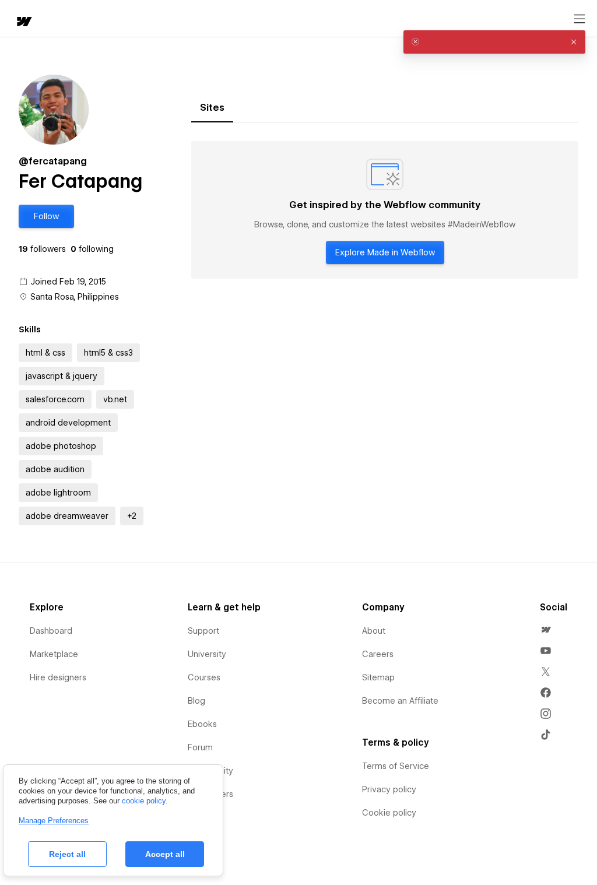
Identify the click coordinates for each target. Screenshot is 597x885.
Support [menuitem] (203, 630)
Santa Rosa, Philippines (74, 296)
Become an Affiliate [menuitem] (400, 700)
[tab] (212, 107)
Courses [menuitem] (204, 677)
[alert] (494, 42)
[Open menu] (579, 19)
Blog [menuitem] (196, 700)
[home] (23, 22)
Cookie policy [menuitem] (389, 812)
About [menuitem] (373, 630)
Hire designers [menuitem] (58, 677)
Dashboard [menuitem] (51, 630)
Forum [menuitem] (200, 747)
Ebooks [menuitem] (202, 724)
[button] (46, 216)
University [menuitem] (207, 654)
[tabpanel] (384, 209)
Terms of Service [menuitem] (395, 766)
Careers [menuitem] (378, 654)
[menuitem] (546, 629)
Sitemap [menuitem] (378, 677)
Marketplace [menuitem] (54, 654)
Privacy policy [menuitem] (389, 789)
